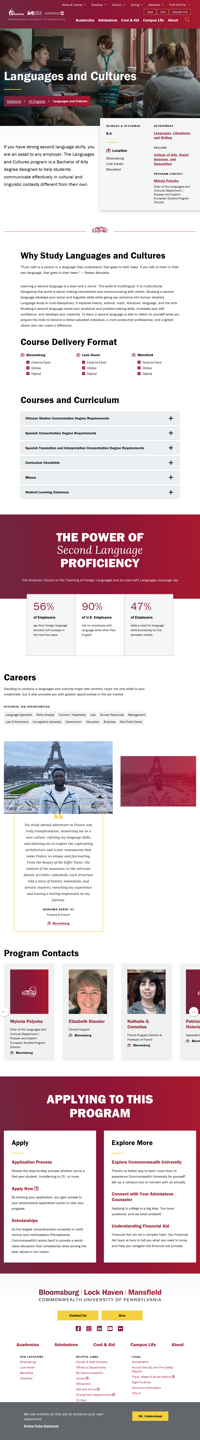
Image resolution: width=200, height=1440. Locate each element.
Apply (150, 12)
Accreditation (140, 1362)
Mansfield (26, 1373)
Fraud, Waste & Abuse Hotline (151, 1377)
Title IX (136, 1393)
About (173, 20)
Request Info (180, 12)
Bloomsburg (61, 923)
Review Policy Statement (41, 1426)
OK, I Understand (150, 1416)
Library (80, 1378)
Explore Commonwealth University (147, 1162)
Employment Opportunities (93, 1395)
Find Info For (177, 5)
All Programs (37, 101)
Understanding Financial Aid (140, 1226)
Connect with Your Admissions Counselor (142, 1196)
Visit (162, 12)
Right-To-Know (141, 1382)
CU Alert (81, 1400)
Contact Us (78, 1315)
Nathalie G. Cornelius (138, 1024)
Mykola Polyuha (166, 180)
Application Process (32, 1162)
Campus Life (153, 20)
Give (122, 1315)
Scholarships (25, 1220)
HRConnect (83, 1384)
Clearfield (26, 1378)
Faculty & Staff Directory (92, 1362)
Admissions (107, 20)
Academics (85, 20)
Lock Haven (27, 1367)
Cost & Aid (130, 20)
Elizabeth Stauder (87, 1021)
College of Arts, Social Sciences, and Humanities (171, 159)
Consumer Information (146, 1388)
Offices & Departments (91, 1367)
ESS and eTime (86, 1389)
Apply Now (22, 1188)
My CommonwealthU (89, 1373)
